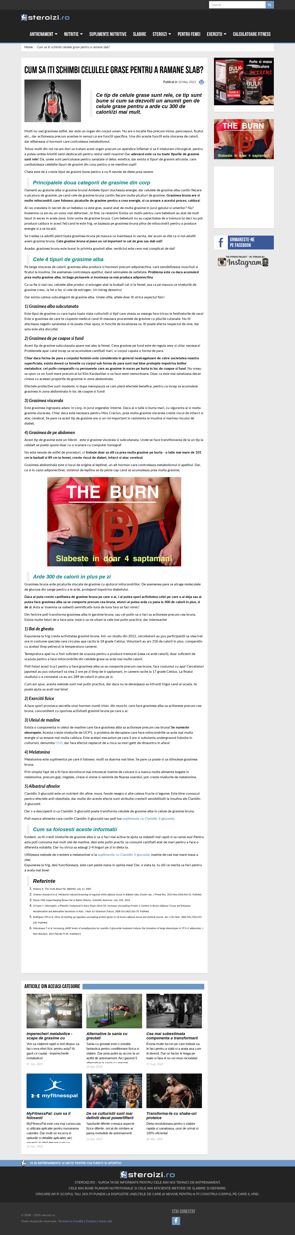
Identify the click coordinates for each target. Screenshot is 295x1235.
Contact (91, 1221)
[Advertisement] (49, 952)
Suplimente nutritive (108, 34)
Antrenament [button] (42, 34)
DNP (59, 743)
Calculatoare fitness (252, 34)
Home (28, 47)
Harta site (105, 1221)
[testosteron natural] (244, 81)
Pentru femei (189, 34)
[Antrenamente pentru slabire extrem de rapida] (244, 139)
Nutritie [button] (71, 34)
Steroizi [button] (160, 34)
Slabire (139, 34)
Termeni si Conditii (70, 1221)
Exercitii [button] (215, 34)
